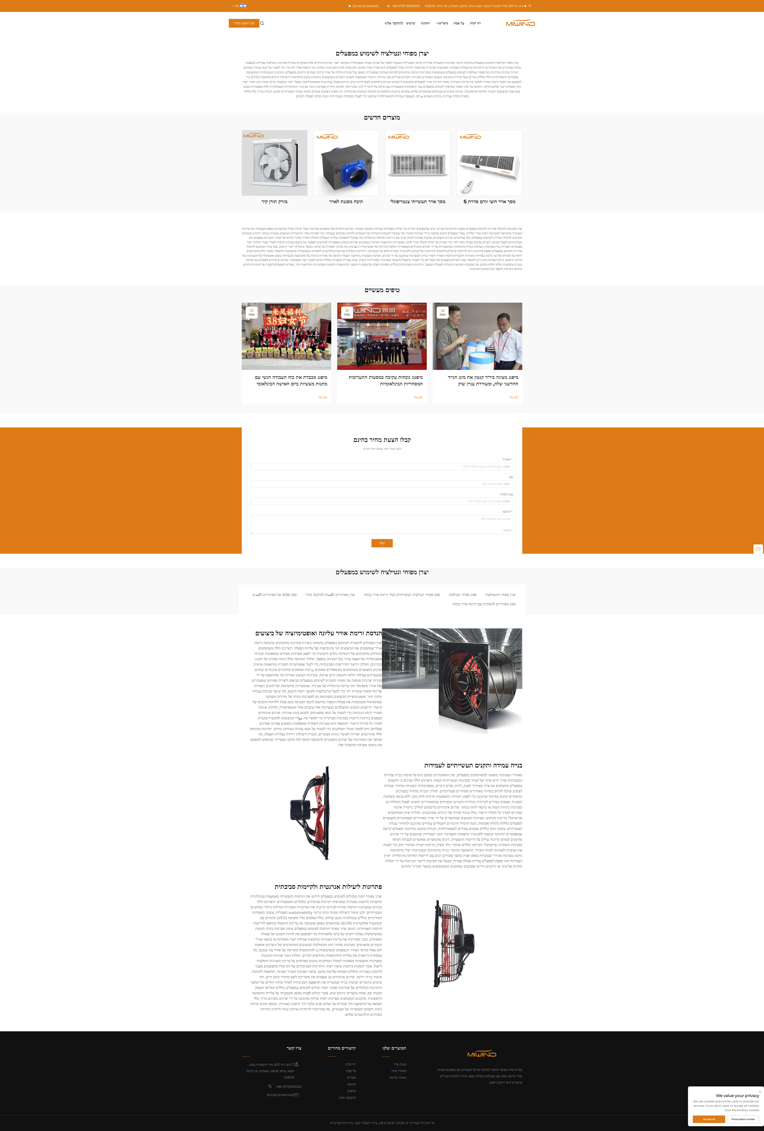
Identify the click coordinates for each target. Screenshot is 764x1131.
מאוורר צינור (398, 1071)
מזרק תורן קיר (274, 201)
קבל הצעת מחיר (244, 23)
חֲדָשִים (410, 23)
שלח (382, 543)
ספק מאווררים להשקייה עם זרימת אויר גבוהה (484, 604)
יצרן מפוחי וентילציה (500, 595)
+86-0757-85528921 (405, 6)
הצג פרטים (489, 163)
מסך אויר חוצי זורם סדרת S (490, 201)
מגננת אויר (400, 1064)
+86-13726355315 (288, 1087)
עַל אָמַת (459, 23)
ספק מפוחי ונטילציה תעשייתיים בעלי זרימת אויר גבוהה (402, 595)
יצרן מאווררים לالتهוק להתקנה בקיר (330, 595)
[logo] (512, 23)
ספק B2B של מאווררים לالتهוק (274, 595)
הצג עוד (513, 397)
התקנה (425, 23)
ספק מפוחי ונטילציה (463, 595)
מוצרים (443, 23)
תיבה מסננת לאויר (346, 201)
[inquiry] (758, 549)
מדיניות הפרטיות (341, 1123)
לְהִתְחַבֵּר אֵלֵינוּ (394, 23)
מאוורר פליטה (397, 1077)
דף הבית (475, 23)
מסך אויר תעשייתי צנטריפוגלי (417, 201)
